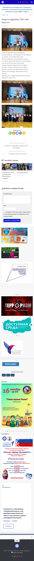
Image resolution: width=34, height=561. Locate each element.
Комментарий (7, 193)
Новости (5, 15)
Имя (4, 205)
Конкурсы (5, 434)
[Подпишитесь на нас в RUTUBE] (25, 2)
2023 (12, 375)
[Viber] (20, 133)
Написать (8, 526)
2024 (8, 375)
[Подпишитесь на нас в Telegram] (27, 2)
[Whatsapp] (10, 133)
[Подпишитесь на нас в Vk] (18, 2)
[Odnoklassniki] (13, 133)
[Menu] (32, 2)
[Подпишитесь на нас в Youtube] (22, 2)
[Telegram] (17, 133)
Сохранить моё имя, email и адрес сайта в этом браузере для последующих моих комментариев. (17, 214)
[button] (15, 295)
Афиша (4, 381)
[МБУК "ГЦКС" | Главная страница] (3, 2)
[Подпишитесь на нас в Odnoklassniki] (20, 2)
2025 (3, 375)
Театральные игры (22, 172)
